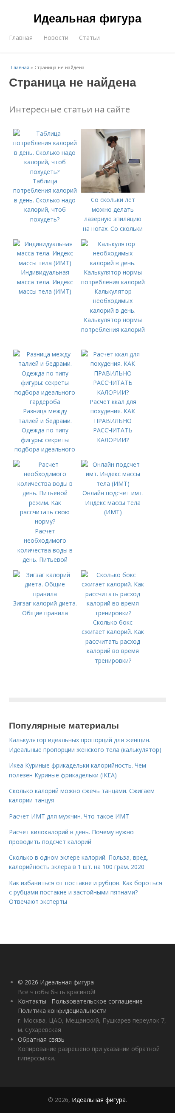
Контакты (32, 1001)
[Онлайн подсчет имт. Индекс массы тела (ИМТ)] (113, 483)
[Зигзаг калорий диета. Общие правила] (45, 594)
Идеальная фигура (87, 18)
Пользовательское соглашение (97, 1001)
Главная (21, 38)
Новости (55, 38)
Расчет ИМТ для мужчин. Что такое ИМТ (69, 816)
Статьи (89, 38)
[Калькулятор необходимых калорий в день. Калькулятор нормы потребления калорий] (113, 282)
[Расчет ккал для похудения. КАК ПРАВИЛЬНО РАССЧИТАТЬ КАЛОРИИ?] (113, 392)
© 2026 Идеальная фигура (56, 982)
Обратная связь (41, 1039)
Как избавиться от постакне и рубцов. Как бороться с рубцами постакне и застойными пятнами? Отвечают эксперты (85, 892)
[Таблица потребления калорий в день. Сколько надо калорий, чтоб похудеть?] (45, 172)
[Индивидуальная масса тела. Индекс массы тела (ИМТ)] (45, 263)
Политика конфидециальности (62, 1010)
